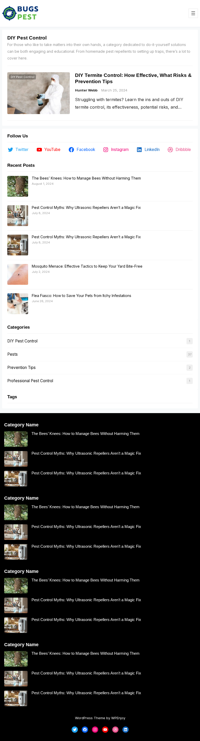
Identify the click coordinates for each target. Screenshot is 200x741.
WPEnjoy (118, 718)
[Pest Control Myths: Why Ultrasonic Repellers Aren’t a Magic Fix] (17, 216)
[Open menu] (193, 13)
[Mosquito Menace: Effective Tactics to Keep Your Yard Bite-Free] (17, 274)
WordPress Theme (90, 718)
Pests (12, 354)
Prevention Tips (21, 367)
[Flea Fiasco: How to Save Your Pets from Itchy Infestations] (17, 304)
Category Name (21, 424)
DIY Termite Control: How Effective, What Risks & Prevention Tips (133, 78)
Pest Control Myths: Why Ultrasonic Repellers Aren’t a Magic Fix (86, 207)
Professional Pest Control (30, 380)
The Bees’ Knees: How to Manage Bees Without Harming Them (86, 178)
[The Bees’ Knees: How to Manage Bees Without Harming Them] (17, 186)
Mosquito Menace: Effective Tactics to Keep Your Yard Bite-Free (87, 266)
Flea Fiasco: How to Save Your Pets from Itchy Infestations (81, 295)
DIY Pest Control (22, 77)
